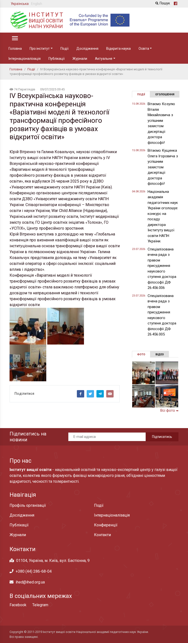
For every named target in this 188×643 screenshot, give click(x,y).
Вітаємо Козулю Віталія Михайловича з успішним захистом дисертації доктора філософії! (161, 123)
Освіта (144, 48)
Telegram (40, 605)
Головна (15, 48)
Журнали (79, 59)
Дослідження (87, 48)
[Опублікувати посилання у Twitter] (90, 393)
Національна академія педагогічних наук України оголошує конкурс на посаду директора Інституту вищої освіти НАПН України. (163, 216)
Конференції (106, 525)
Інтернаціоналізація (25, 59)
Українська (20, 4)
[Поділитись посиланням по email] (110, 393)
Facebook (18, 605)
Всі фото (169, 410)
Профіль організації (28, 505)
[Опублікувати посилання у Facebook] (80, 393)
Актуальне (103, 59)
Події (64, 48)
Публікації (56, 59)
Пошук (165, 3)
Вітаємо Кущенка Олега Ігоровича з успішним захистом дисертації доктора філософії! (163, 167)
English (36, 4)
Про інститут (40, 48)
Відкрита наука (118, 48)
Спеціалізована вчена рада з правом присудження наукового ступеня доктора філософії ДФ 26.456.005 (162, 315)
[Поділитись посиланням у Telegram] (100, 393)
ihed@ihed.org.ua (30, 582)
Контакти (102, 534)
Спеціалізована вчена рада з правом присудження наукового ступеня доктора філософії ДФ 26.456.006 (162, 268)
